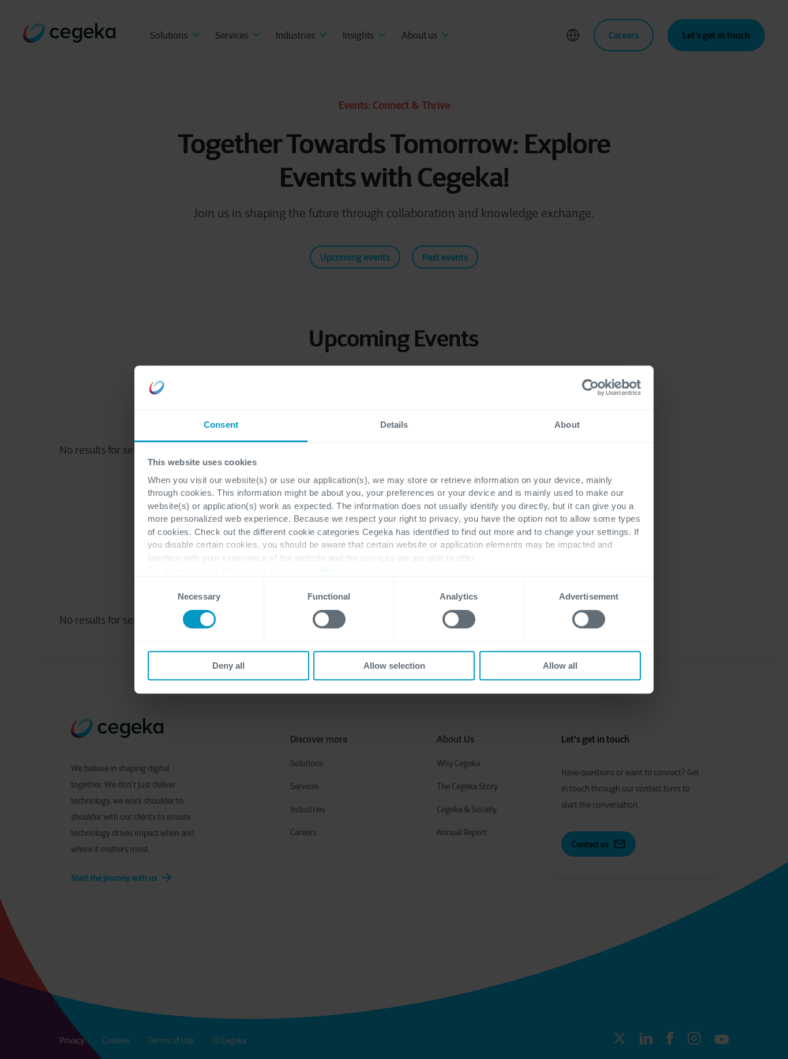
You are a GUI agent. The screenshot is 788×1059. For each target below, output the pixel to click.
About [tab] (567, 425)
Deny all (228, 665)
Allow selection (394, 665)
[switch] (329, 619)
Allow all (560, 665)
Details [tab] (394, 425)
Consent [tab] (221, 425)
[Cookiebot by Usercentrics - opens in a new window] (590, 387)
